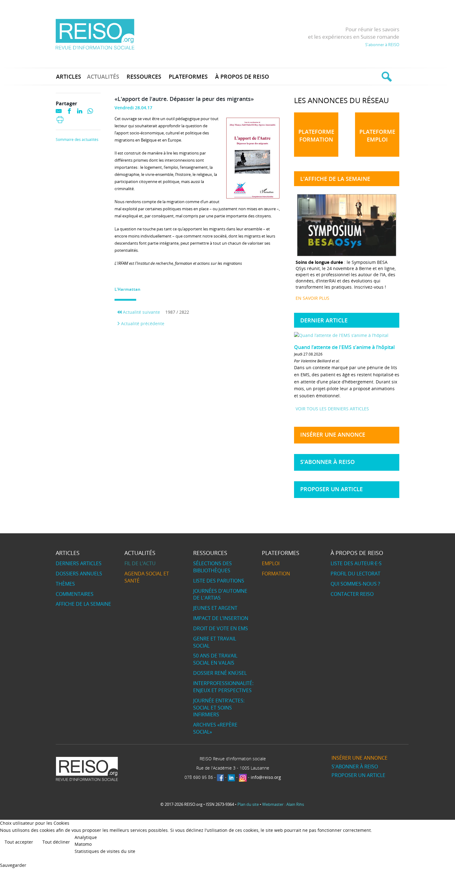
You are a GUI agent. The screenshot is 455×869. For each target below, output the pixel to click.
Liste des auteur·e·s (356, 563)
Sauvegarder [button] (13, 865)
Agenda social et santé (146, 577)
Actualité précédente (142, 323)
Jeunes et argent (215, 608)
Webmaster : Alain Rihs (283, 804)
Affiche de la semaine (83, 603)
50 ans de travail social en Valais (215, 659)
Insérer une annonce (332, 434)
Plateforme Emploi (377, 135)
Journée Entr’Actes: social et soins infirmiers (219, 707)
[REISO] (95, 33)
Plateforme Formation (316, 135)
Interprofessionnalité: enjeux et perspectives (223, 687)
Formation (276, 573)
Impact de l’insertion (220, 618)
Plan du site (248, 804)
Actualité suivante (141, 312)
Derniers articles (79, 563)
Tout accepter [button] (19, 842)
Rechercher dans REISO (386, 76)
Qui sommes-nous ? (355, 583)
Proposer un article (331, 489)
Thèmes (65, 583)
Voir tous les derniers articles (332, 409)
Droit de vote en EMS (220, 628)
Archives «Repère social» (215, 728)
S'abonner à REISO (382, 44)
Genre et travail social (214, 642)
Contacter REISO (352, 594)
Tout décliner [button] (56, 842)
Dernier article (324, 320)
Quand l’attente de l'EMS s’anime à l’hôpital (344, 347)
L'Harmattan (128, 289)
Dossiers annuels (79, 573)
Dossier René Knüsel (220, 673)
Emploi (271, 563)
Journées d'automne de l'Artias (220, 594)
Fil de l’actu (140, 563)
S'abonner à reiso (327, 461)
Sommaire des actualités (77, 139)
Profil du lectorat (355, 573)
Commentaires (74, 594)
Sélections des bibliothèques (212, 567)
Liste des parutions (218, 580)
